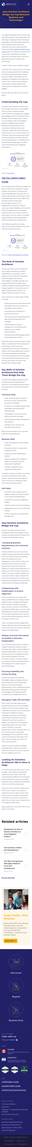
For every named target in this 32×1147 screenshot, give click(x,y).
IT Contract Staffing (8, 1104)
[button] (16, 1037)
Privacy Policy (10, 1144)
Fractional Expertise (8, 1130)
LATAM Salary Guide (10, 1082)
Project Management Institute (17, 255)
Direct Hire (5, 1107)
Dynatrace (10, 173)
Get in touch (6, 806)
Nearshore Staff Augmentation (12, 1122)
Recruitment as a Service (10, 1114)
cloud (5, 288)
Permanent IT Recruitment (11, 1125)
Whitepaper (9, 1141)
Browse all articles (8, 878)
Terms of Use (22, 1144)
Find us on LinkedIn (8, 1040)
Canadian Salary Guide (11, 1086)
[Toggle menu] (28, 4)
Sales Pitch (21, 1141)
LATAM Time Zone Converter (14, 1090)
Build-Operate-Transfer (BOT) (12, 1127)
